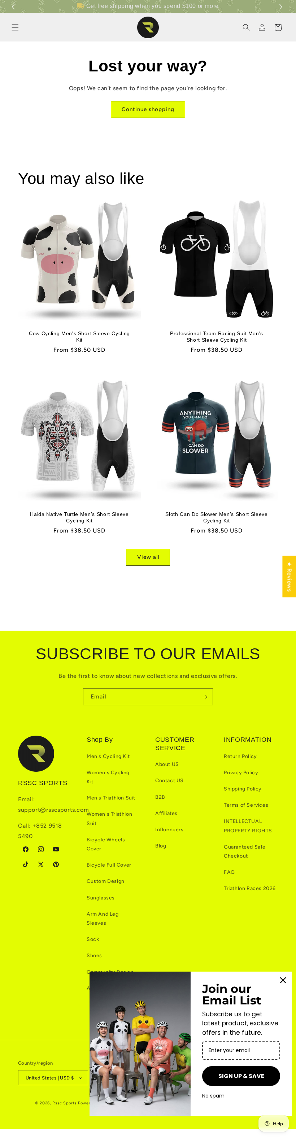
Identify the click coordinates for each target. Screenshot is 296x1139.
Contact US (169, 780)
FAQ (229, 872)
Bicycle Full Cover (109, 865)
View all (148, 557)
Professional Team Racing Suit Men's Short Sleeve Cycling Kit (216, 336)
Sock (93, 939)
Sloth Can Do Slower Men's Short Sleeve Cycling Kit (216, 517)
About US (167, 764)
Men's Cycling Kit (108, 756)
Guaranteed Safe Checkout (245, 851)
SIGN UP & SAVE (241, 1076)
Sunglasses (101, 898)
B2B (160, 797)
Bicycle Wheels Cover (106, 844)
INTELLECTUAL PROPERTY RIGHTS (248, 825)
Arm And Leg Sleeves (103, 918)
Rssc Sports (64, 1103)
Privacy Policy (241, 773)
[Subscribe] (205, 696)
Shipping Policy (243, 789)
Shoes (94, 955)
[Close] (283, 980)
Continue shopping (148, 109)
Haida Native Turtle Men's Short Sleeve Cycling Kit (79, 517)
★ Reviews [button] (289, 576)
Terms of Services (246, 805)
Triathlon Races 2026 (250, 888)
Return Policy (240, 756)
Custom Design (106, 881)
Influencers (169, 830)
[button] (281, 7)
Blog (160, 846)
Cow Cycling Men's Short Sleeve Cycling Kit (79, 336)
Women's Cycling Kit (108, 777)
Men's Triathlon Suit (111, 798)
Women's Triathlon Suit (109, 818)
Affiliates (166, 813)
